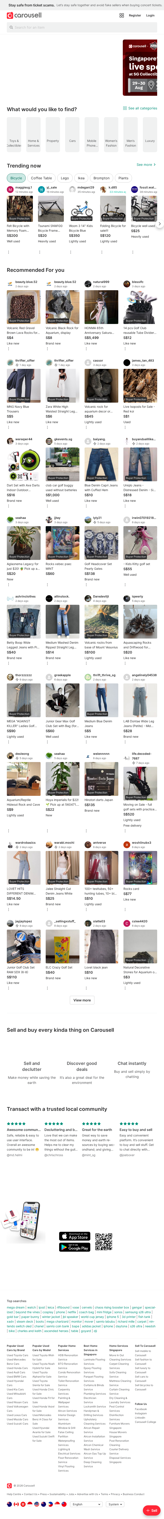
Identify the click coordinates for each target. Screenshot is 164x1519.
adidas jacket (91, 1326)
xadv (10, 1321)
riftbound (63, 1307)
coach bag (86, 1312)
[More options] (8, 252)
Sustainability (58, 1494)
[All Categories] (121, 15)
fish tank (144, 1317)
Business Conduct (133, 1494)
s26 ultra (136, 1326)
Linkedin (140, 1417)
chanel (39, 1326)
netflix (72, 1312)
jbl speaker (70, 1317)
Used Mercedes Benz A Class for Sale (42, 1419)
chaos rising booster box (112, 1307)
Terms (104, 1494)
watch (31, 1307)
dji (95, 1331)
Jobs (71, 1494)
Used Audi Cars (16, 1372)
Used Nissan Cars (17, 1402)
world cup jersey (92, 1317)
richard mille (126, 1321)
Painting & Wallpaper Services (64, 1402)
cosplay (47, 1312)
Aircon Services (67, 1410)
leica (51, 1307)
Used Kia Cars (15, 1389)
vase (75, 1307)
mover (89, 1321)
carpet (141, 1321)
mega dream (16, 1307)
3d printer (129, 1317)
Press (43, 1494)
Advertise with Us (87, 1494)
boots (40, 1321)
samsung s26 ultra (138, 1312)
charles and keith (29, 1331)
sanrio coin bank (57, 1326)
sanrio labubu (105, 1321)
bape (75, 1326)
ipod (42, 1307)
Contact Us (30, 1494)
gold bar (13, 1317)
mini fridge (104, 1312)
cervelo (87, 1307)
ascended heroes (56, 1331)
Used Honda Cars (17, 1368)
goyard (86, 1331)
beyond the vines (28, 1312)
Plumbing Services (95, 1393)
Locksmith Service (95, 1406)
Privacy (115, 1494)
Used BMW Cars (16, 1376)
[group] (82, 68)
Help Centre (14, 1494)
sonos (118, 1312)
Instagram (141, 1413)
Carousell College (145, 1421)
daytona (121, 1326)
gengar (137, 1307)
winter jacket (51, 1317)
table (74, 1331)
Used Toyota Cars (17, 1355)
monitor (76, 1321)
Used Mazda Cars (17, 1419)
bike (12, 1331)
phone (60, 1312)
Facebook (141, 1409)
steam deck (25, 1321)
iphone (108, 1326)
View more (82, 1000)
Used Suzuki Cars (17, 1423)
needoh (150, 1326)
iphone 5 (113, 1317)
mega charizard (58, 1321)
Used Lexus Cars (17, 1415)
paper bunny (30, 1317)
